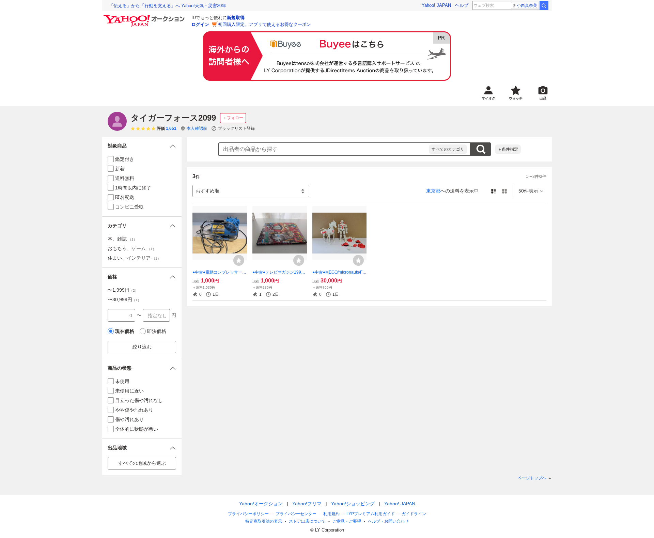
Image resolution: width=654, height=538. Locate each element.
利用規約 (331, 513)
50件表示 (528, 191)
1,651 (171, 128)
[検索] (544, 5)
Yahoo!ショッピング (353, 503)
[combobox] (324, 149)
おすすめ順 (207, 191)
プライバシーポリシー (248, 513)
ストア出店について (307, 521)
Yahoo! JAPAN (436, 5)
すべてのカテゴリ (448, 149)
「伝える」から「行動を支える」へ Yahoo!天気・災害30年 (167, 5)
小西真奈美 (527, 5)
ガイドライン (414, 513)
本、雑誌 (122, 239)
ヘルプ (461, 5)
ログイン (200, 24)
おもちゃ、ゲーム (132, 248)
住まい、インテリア (134, 258)
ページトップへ (532, 478)
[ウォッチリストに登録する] (238, 260)
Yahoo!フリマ (307, 503)
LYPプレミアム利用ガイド (370, 513)
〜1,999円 (123, 290)
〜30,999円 (124, 299)
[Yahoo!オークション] (145, 16)
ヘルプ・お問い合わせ (388, 521)
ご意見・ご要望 (346, 521)
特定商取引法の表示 (263, 521)
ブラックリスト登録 (236, 128)
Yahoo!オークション (261, 503)
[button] (142, 146)
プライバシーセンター (296, 513)
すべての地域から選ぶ (142, 463)
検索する (480, 149)
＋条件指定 (508, 149)
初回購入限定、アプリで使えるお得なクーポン (264, 24)
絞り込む (142, 347)
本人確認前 (197, 128)
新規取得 (236, 17)
